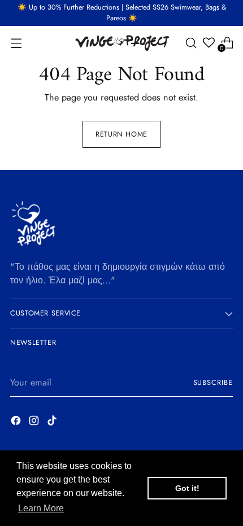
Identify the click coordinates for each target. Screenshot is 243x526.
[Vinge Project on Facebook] (17, 422)
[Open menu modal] (16, 42)
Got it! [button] (187, 488)
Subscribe (213, 383)
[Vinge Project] (121, 42)
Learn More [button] (41, 508)
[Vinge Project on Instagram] (35, 422)
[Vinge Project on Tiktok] (53, 422)
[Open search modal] (190, 42)
